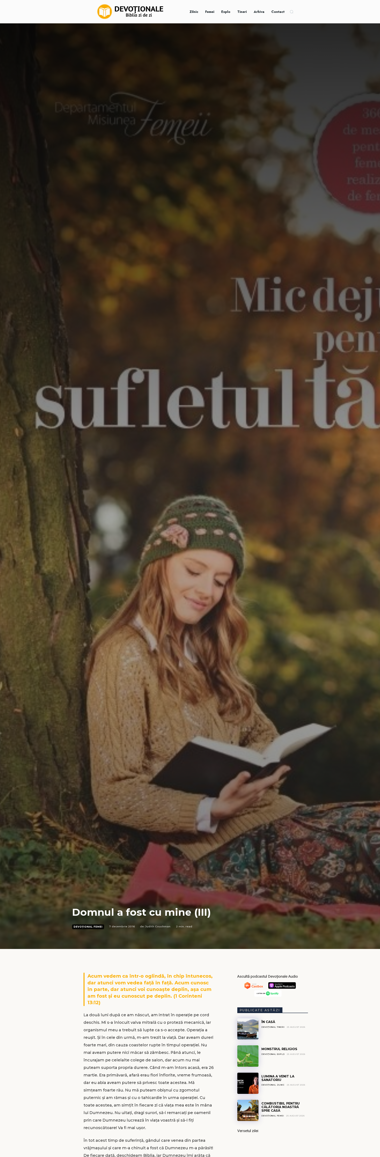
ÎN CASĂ (268, 1022)
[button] (291, 12)
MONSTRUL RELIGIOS (279, 1049)
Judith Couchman (157, 926)
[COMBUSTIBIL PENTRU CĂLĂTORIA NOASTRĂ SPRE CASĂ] (247, 1110)
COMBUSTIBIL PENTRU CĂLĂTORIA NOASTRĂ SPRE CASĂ (280, 1107)
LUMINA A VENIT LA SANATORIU (277, 1078)
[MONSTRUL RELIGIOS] (247, 1056)
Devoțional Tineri (273, 1027)
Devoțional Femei (88, 926)
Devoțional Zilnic (273, 1085)
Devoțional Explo (273, 1054)
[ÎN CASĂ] (247, 1028)
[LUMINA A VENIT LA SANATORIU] (247, 1083)
